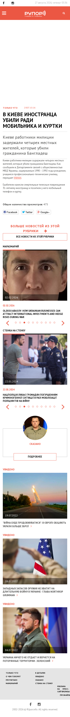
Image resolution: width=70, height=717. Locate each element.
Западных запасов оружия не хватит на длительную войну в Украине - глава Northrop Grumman (33, 592)
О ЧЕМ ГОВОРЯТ (13, 676)
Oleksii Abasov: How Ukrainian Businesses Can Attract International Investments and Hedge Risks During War (33, 314)
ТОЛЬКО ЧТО (12, 673)
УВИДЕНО (39, 676)
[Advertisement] (35, 66)
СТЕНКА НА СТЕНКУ (44, 683)
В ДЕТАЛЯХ (40, 673)
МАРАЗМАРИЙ (12, 683)
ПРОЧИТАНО (11, 680)
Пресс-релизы (66, 690)
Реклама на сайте (61, 689)
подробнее (35, 456)
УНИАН (17, 177)
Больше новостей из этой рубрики (35, 228)
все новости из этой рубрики (35, 236)
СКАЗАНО (39, 680)
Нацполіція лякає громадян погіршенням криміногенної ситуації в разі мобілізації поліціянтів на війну (30, 398)
